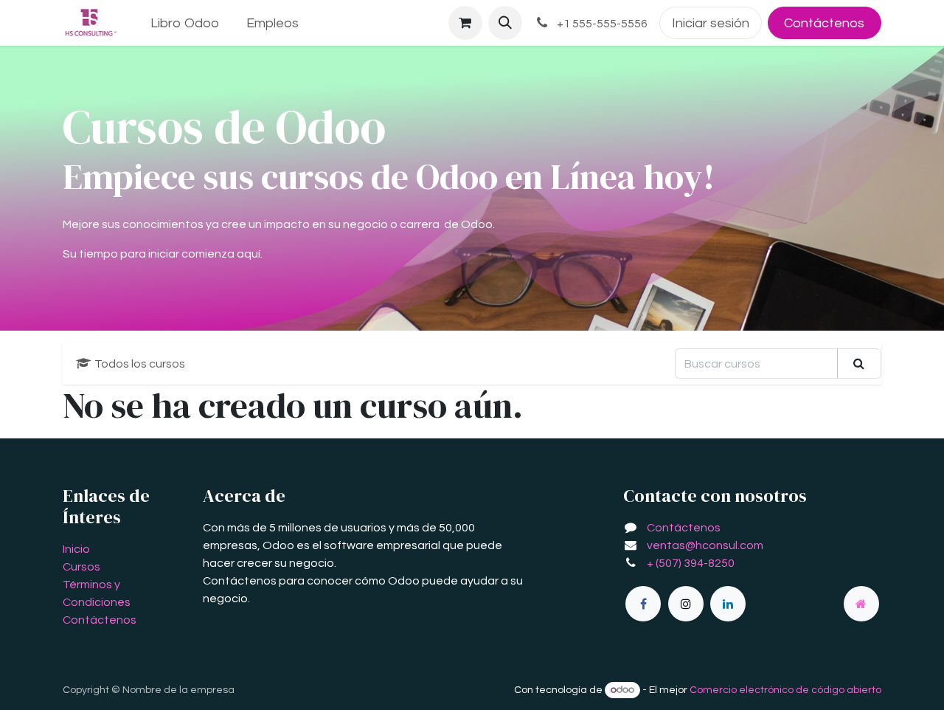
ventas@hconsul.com (705, 545)
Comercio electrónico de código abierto (785, 690)
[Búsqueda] (859, 363)
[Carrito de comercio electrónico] (465, 23)
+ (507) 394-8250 (691, 563)
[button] (505, 23)
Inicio (76, 549)
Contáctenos (824, 23)
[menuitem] (185, 23)
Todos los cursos (139, 364)
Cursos (81, 567)
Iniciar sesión (710, 23)
